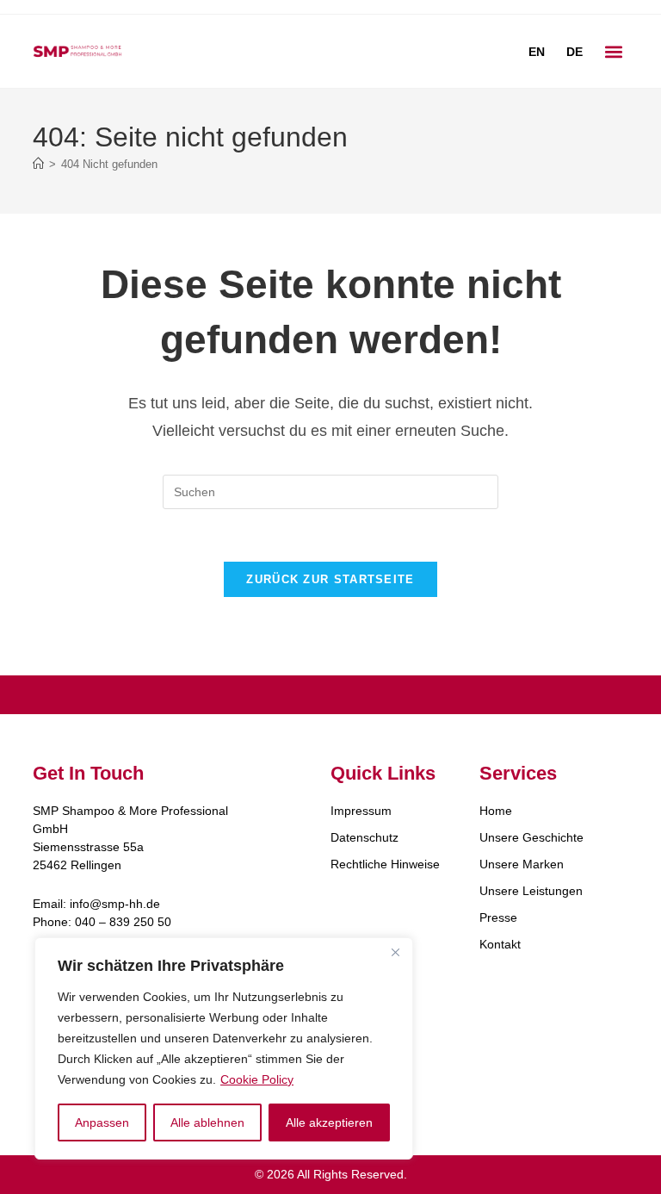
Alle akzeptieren (329, 1122)
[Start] (38, 164)
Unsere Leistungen (531, 891)
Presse (498, 917)
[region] (223, 1048)
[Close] (395, 952)
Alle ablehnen (207, 1122)
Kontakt (500, 944)
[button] (614, 51)
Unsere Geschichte (531, 837)
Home (495, 811)
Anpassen (102, 1122)
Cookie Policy (256, 1079)
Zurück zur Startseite (330, 579)
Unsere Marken (521, 864)
